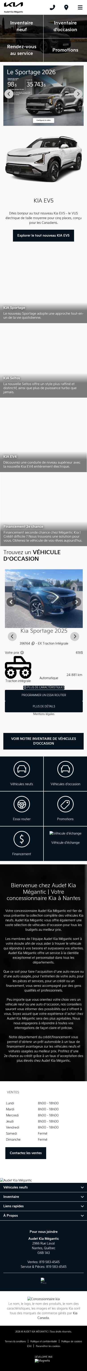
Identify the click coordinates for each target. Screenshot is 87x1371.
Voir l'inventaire (21, 773)
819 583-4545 (49, 1262)
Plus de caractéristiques (45, 687)
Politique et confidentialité (43, 1341)
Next (78, 93)
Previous (8, 93)
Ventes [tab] (13, 1092)
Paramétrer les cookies (48, 1346)
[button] (10, 601)
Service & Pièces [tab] (36, 1092)
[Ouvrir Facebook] (43, 1280)
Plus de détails (44, 706)
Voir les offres (65, 808)
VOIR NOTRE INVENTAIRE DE (43, 741)
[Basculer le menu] (78, 7)
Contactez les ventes (26, 1153)
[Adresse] (66, 7)
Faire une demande (21, 843)
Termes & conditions (15, 1341)
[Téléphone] (52, 7)
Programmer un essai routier (43, 695)
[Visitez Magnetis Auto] (43, 1360)
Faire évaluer (65, 843)
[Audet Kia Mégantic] (13, 7)
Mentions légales (43, 714)
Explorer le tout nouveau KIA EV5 (43, 236)
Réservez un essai (21, 808)
